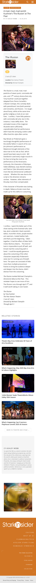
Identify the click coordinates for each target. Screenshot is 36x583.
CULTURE (30, 532)
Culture (6, 7)
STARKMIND (29, 564)
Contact (27, 580)
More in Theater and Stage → (18, 430)
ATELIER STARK (28, 568)
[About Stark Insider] (18, 497)
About (31, 580)
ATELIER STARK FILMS (23, 542)
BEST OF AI (29, 536)
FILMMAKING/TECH (25, 539)
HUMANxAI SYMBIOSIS (23, 546)
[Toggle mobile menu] (32, 2)
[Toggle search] (27, 2)
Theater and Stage (15, 7)
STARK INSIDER (28, 560)
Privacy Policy (20, 580)
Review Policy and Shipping (9, 580)
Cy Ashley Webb (11, 18)
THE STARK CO (28, 556)
